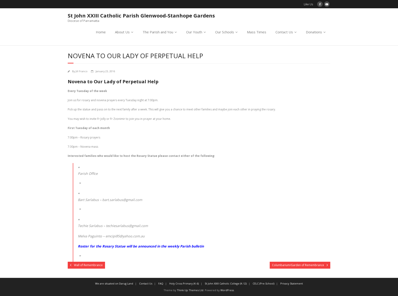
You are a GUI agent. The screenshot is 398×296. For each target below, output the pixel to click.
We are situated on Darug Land (114, 283)
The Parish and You (158, 32)
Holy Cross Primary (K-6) (184, 283)
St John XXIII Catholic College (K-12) (226, 283)
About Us (122, 32)
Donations (314, 32)
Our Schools (224, 32)
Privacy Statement (291, 283)
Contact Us (284, 32)
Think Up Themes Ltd (190, 290)
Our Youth (194, 32)
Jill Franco (82, 71)
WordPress (227, 290)
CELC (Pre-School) (263, 283)
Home (101, 32)
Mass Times (256, 32)
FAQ (160, 283)
